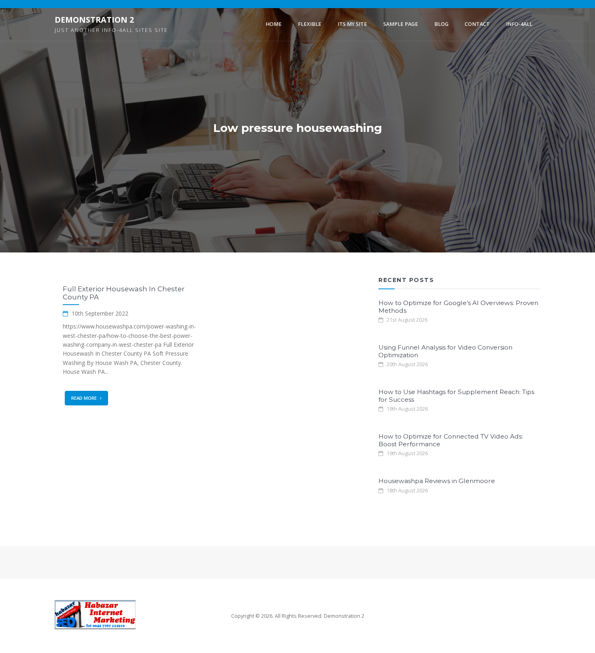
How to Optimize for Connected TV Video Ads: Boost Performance (450, 440)
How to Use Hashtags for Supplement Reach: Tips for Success (456, 395)
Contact (477, 24)
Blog (441, 24)
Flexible (309, 24)
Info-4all (519, 24)
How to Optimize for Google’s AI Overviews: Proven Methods (458, 306)
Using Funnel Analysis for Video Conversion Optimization (445, 350)
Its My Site (352, 24)
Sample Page (400, 24)
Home (274, 24)
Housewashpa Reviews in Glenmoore (436, 481)
